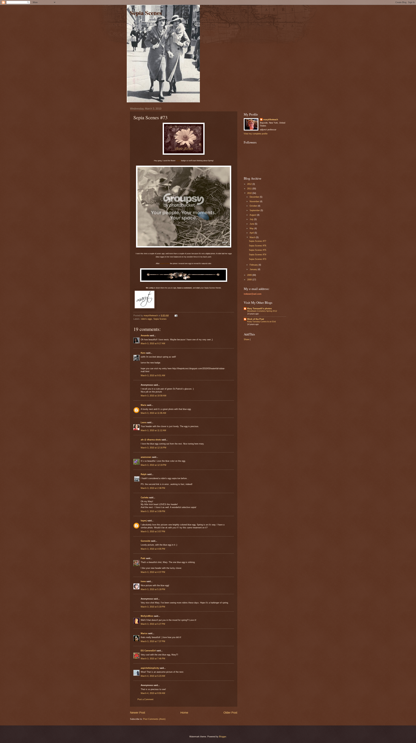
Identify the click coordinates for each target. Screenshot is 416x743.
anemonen (146, 457)
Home (184, 712)
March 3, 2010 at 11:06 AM (153, 413)
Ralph (144, 474)
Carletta (144, 497)
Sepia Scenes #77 (257, 241)
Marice (144, 633)
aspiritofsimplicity (150, 668)
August (253, 215)
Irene (143, 581)
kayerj (144, 520)
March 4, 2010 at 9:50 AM (153, 693)
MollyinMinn (147, 616)
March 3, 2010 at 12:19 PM (153, 465)
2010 (249, 193)
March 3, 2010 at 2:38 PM (153, 488)
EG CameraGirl (148, 650)
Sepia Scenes (146, 12)
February (254, 265)
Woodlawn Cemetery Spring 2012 (262, 311)
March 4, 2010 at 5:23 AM (153, 676)
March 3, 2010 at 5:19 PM (153, 607)
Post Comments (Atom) (154, 719)
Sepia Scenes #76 (257, 245)
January (254, 269)
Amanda (145, 335)
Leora (143, 422)
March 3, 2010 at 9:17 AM (153, 343)
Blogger (222, 736)
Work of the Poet (255, 319)
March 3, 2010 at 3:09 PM (153, 511)
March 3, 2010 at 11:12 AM (153, 430)
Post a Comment (145, 699)
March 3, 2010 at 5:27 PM (153, 624)
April (252, 233)
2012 (249, 184)
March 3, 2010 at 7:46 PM (153, 658)
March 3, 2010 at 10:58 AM (153, 395)
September (255, 210)
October (254, 206)
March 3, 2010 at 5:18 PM (153, 589)
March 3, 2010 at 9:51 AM (153, 375)
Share (246, 339)
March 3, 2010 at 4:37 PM (153, 572)
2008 (249, 279)
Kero (143, 353)
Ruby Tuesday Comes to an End (261, 321)
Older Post (230, 712)
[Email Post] (176, 315)
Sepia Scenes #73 (257, 259)
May (252, 228)
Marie (143, 405)
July (252, 219)
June (252, 224)
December (255, 197)
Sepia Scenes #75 (257, 250)
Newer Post (137, 712)
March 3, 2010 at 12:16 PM (153, 447)
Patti (143, 558)
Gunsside (145, 541)
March (253, 237)
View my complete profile (255, 133)
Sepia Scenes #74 (257, 254)
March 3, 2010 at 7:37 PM (153, 641)
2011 (249, 188)
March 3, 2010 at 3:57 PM (153, 531)
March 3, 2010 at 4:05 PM (153, 549)
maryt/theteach (270, 119)
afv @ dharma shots (151, 439)
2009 (249, 275)
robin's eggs (146, 319)
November (255, 201)
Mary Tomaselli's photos (259, 308)
